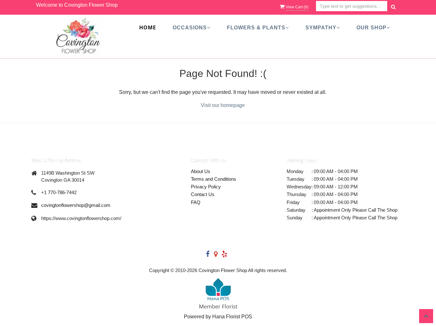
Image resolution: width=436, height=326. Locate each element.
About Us (200, 171)
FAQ (195, 202)
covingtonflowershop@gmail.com (75, 205)
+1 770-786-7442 (59, 192)
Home (147, 28)
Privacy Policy (206, 186)
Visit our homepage (223, 105)
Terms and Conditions (213, 179)
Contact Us (202, 194)
